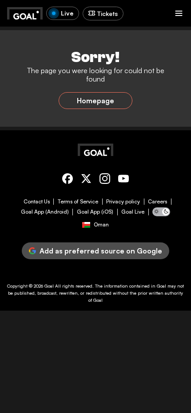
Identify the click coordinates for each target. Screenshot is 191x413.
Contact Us (37, 202)
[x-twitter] (86, 180)
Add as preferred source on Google (101, 250)
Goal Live (132, 212)
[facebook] (67, 180)
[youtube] (123, 180)
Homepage (95, 100)
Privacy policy (123, 202)
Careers (157, 202)
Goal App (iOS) (95, 212)
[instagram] (105, 180)
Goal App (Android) (45, 212)
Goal (49, 285)
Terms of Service (78, 202)
